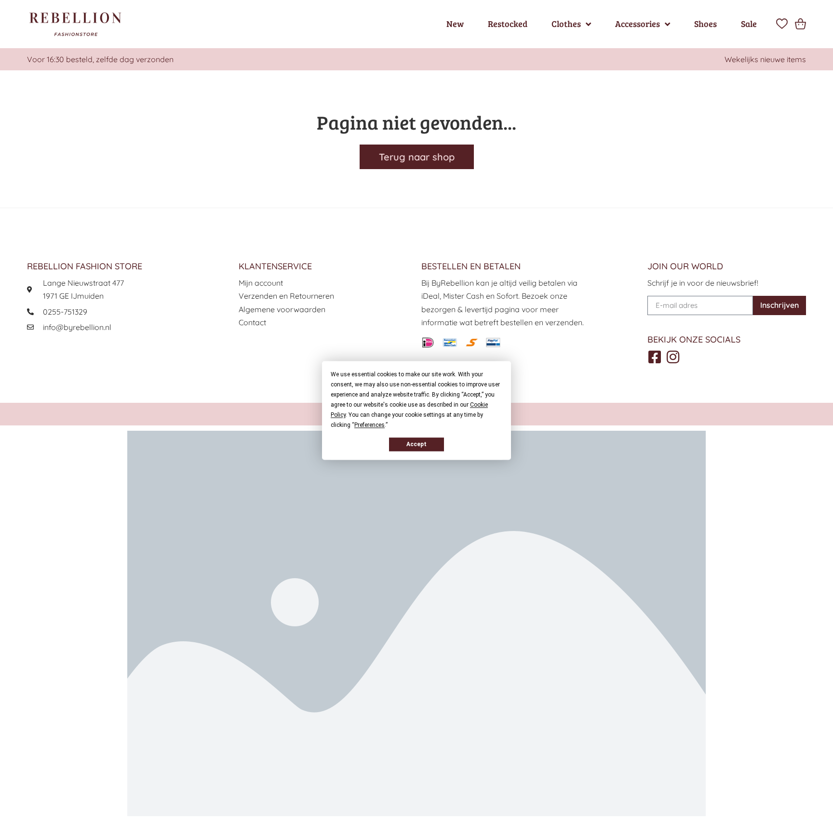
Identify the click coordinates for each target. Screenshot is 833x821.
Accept (416, 444)
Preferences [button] (369, 425)
